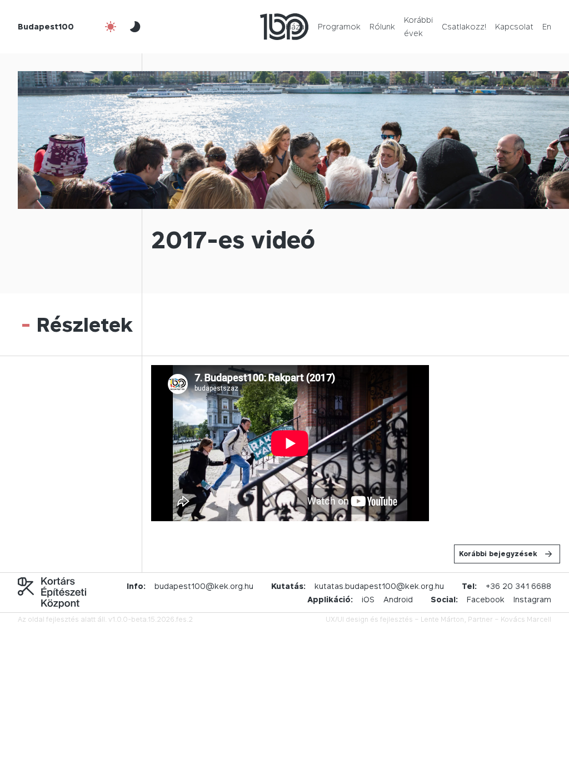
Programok (339, 26)
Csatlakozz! (464, 26)
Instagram (532, 599)
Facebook (486, 599)
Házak (297, 26)
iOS (368, 599)
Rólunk (382, 26)
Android (398, 599)
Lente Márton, (443, 619)
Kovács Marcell (526, 619)
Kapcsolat (514, 26)
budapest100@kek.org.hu (203, 586)
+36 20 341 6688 (518, 586)
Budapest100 (46, 26)
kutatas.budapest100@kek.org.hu (379, 586)
